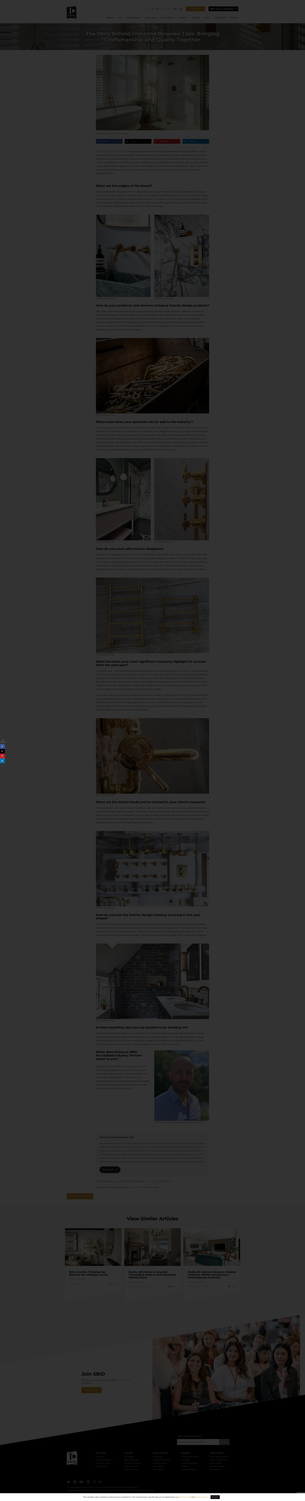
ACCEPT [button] (215, 1497)
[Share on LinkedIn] (2, 760)
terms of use (185, 1497)
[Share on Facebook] (2, 746)
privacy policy (201, 1497)
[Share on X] (2, 751)
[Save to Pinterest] (2, 756)
